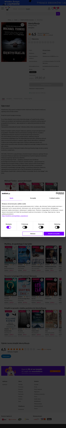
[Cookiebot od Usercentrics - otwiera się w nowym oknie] (57, 193)
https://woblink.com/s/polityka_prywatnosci (15, 216)
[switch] (25, 227)
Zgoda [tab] (11, 198)
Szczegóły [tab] (33, 198)
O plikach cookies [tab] (55, 198)
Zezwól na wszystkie (54, 233)
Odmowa (32, 233)
